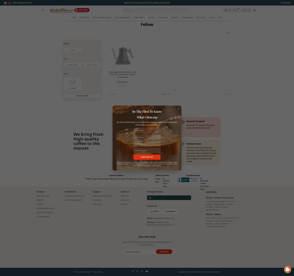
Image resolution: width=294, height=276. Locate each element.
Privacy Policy (147, 165)
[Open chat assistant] (287, 269)
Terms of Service (157, 165)
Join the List (147, 157)
